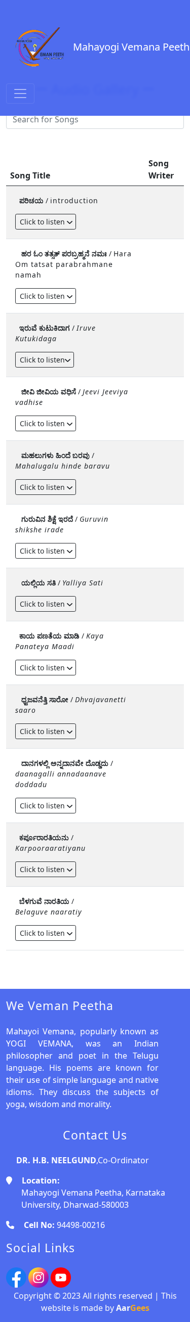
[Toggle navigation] (20, 93)
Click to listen (43, 221)
